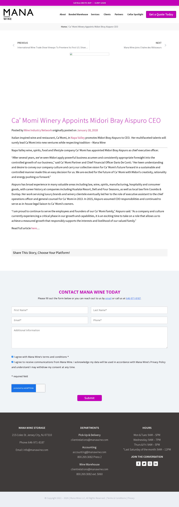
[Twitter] (144, 463)
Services (95, 14)
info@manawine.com (35, 450)
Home (64, 26)
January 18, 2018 (87, 130)
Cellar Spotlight (135, 14)
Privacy (131, 498)
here (34, 228)
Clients (107, 14)
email (108, 298)
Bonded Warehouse (78, 14)
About (63, 14)
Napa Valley (78, 137)
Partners (119, 14)
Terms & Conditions (116, 498)
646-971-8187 (133, 298)
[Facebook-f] (138, 463)
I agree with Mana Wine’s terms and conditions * (41, 356)
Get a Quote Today (161, 14)
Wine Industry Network (37, 130)
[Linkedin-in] (155, 463)
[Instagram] (150, 463)
